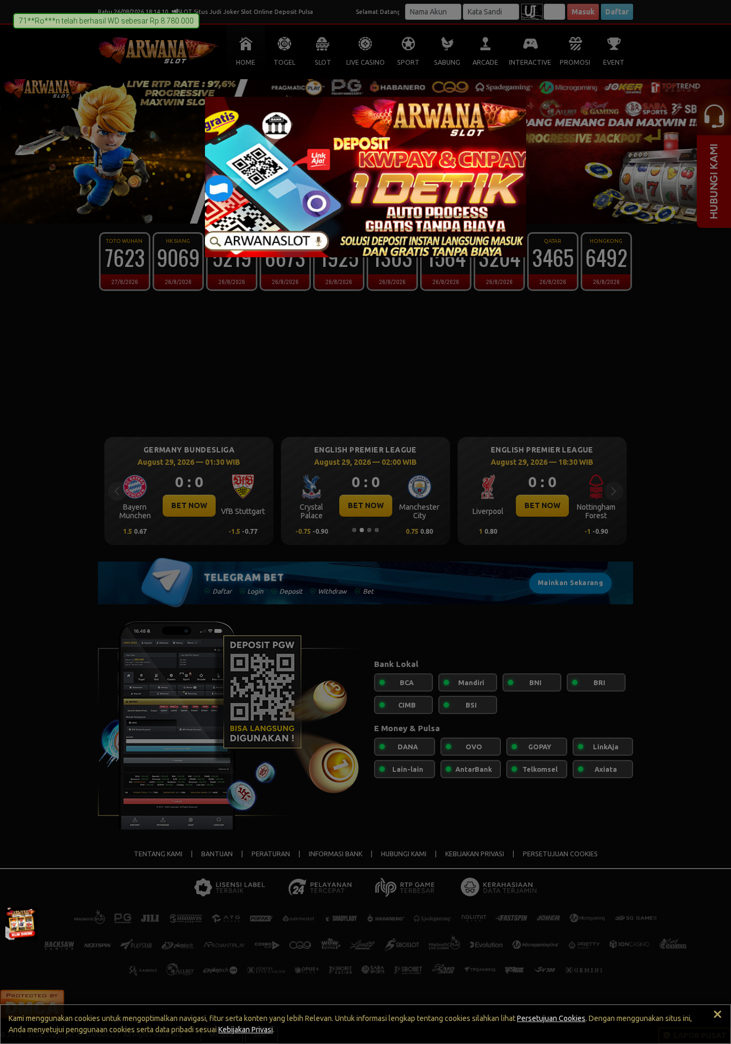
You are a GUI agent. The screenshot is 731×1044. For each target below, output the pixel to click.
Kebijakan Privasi (245, 1029)
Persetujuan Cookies (551, 1018)
